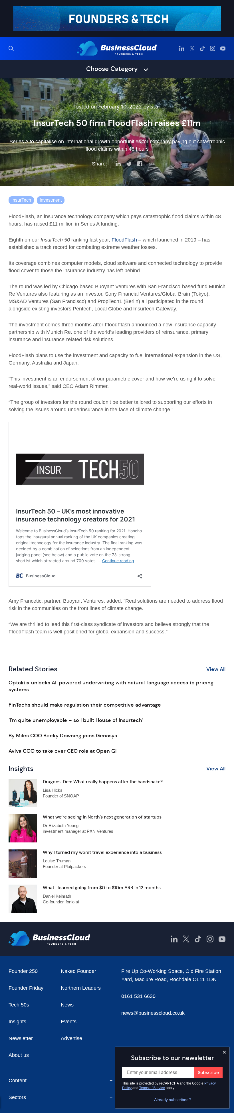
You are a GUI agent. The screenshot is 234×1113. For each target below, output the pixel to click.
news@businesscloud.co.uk (153, 1013)
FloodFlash (124, 240)
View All (215, 669)
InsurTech (21, 200)
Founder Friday (26, 988)
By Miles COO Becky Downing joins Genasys (63, 736)
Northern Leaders (81, 988)
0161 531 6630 (138, 996)
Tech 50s (19, 1005)
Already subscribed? (172, 1100)
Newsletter (21, 1038)
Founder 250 (23, 971)
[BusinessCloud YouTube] (222, 48)
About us (19, 1055)
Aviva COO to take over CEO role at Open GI (62, 751)
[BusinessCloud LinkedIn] (181, 48)
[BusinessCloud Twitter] (192, 48)
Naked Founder (78, 971)
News (67, 1005)
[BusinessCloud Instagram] (212, 48)
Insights (17, 1021)
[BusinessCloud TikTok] (202, 48)
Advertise (71, 1038)
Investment (51, 200)
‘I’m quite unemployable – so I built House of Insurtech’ (76, 720)
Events (68, 1021)
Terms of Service (152, 1088)
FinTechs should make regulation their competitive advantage (85, 705)
